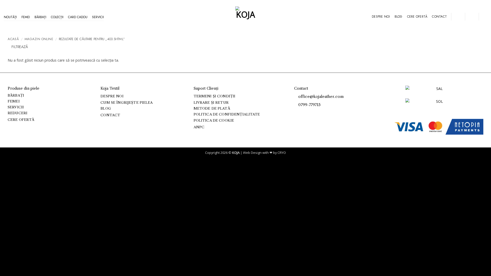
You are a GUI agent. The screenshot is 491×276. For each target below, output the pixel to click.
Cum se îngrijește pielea (127, 102)
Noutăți (10, 17)
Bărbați (40, 17)
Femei (25, 17)
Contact (439, 16)
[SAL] (437, 91)
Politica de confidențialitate (227, 114)
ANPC (199, 127)
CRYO (281, 152)
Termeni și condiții (215, 96)
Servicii (98, 17)
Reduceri (17, 113)
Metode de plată (212, 108)
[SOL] (437, 104)
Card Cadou (77, 17)
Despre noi (381, 16)
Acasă (13, 39)
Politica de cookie (214, 120)
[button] (458, 16)
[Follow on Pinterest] (308, 113)
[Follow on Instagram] (303, 113)
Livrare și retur (211, 102)
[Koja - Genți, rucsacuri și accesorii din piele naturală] (245, 16)
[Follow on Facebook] (297, 113)
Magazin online (39, 39)
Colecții (57, 17)
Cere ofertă (417, 16)
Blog (399, 16)
